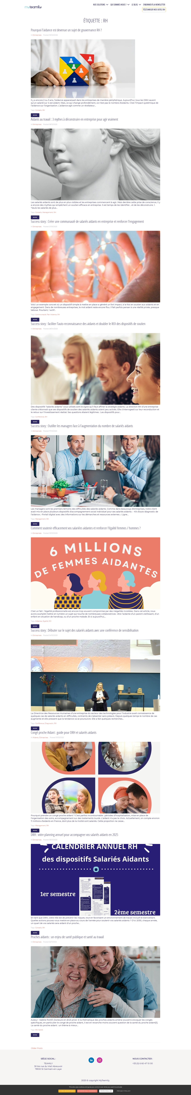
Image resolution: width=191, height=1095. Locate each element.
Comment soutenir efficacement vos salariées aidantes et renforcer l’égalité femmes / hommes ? (85, 528)
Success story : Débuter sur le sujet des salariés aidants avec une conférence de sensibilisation (84, 630)
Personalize (106, 1091)
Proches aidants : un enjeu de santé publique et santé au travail (67, 936)
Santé (40, 1030)
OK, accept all (67, 1091)
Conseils (38, 110)
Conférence (39, 417)
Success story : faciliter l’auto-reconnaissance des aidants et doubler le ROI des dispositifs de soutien (88, 323)
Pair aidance (52, 315)
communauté (40, 315)
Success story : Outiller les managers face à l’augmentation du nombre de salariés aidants (82, 425)
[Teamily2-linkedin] (91, 1060)
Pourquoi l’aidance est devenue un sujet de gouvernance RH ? (66, 30)
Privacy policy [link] (123, 1091)
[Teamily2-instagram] (99, 1060)
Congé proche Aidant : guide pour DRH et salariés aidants (63, 732)
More (35, 115)
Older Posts (37, 1048)
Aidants (36, 737)
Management (47, 212)
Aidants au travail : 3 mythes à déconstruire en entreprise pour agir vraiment (74, 119)
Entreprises (37, 35)
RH (43, 110)
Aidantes (38, 621)
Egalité (45, 621)
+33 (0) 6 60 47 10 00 (143, 1063)
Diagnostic (49, 723)
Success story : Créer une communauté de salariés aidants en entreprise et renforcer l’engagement (87, 221)
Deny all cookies (88, 1091)
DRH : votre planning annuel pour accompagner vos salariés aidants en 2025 (74, 834)
